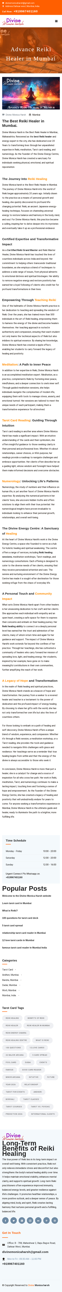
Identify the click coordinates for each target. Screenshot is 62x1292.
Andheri (38, 1092)
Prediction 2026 (14, 1114)
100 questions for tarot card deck (20, 918)
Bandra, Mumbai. (10, 980)
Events (43, 1062)
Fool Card (11, 1062)
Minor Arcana (13, 1077)
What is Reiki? (10, 910)
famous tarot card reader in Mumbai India (24, 947)
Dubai (28, 1062)
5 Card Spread (39, 1055)
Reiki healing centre (16, 1040)
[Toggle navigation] (56, 21)
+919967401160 (13, 1263)
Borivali (10, 1099)
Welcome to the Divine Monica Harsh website (26, 896)
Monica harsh (42, 1285)
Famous (9, 1070)
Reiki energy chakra (16, 1033)
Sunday (9, 864)
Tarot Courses (14, 1107)
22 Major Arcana (15, 1055)
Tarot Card (8, 969)
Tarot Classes (31, 1099)
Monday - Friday (14, 851)
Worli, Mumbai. (9, 990)
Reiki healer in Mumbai (38, 1026)
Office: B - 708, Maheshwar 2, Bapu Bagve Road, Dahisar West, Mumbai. (31, 1245)
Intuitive (33, 1077)
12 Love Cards (37, 1048)
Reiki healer (12, 1026)
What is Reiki (42, 1040)
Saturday (10, 857)
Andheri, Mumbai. (10, 974)
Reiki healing (12, 1018)
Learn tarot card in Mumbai (16, 903)
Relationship (31, 1085)
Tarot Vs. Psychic (40, 1107)
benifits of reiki (36, 1018)
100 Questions (13, 1048)
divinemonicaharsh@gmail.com (19, 3)
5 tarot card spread (12, 925)
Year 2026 (11, 1085)
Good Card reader (31, 1070)
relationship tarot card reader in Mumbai (24, 933)
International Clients (43, 1114)
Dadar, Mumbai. (9, 985)
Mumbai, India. (9, 995)
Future (51, 1077)
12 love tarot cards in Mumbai (18, 940)
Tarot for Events (15, 1092)
